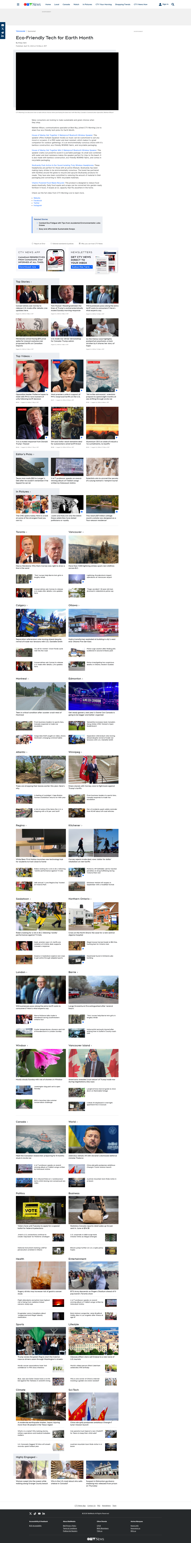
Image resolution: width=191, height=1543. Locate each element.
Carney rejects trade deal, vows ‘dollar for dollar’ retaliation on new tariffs (90, 860)
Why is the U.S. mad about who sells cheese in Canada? (66, 1482)
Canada (66, 4)
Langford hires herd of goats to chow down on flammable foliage (101, 1090)
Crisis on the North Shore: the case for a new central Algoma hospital (92, 934)
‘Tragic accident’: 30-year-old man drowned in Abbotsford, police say (100, 590)
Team (114, 1506)
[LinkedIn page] (43, 1513)
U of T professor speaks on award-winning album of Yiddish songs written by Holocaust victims (66, 480)
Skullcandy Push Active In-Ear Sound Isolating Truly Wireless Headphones (63, 165)
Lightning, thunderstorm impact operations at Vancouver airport (99, 576)
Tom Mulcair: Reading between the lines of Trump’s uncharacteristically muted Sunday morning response (67, 308)
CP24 (99, 1526)
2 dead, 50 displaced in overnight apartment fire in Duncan (100, 1104)
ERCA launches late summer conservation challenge (45, 1101)
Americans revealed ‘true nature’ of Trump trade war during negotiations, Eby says (92, 1081)
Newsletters (106, 1506)
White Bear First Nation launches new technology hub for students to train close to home (39, 860)
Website (37, 198)
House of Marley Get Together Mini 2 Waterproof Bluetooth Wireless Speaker (64, 150)
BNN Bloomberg (103, 1528)
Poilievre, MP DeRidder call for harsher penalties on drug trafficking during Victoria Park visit (102, 871)
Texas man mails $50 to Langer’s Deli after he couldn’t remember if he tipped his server (32, 480)
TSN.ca (99, 1531)
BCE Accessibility (35, 1526)
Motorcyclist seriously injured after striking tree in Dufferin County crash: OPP (101, 1031)
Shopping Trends (122, 4)
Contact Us (91, 1506)
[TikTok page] (35, 1513)
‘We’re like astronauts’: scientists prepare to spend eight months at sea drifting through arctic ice (101, 396)
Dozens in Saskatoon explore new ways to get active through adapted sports (49, 957)
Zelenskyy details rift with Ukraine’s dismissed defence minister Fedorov (93, 1157)
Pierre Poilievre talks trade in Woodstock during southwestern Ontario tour (46, 1017)
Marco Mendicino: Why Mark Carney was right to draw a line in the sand (40, 567)
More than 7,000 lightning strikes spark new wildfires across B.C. (91, 567)
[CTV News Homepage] (32, 4)
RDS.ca (133, 1531)
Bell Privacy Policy (69, 1526)
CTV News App (80, 1506)
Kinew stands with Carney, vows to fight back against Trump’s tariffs (92, 787)
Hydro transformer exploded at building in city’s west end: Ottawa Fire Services (92, 640)
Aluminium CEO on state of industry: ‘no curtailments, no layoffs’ (102, 443)
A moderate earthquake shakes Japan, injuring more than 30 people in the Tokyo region (39, 1423)
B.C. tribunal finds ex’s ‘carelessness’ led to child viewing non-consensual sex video (49, 1181)
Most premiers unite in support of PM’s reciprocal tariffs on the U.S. (65, 395)
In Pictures (87, 4)
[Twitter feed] (30, 1513)
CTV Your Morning (104, 4)
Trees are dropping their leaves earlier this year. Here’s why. (40, 787)
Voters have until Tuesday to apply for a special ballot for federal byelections (39, 1227)
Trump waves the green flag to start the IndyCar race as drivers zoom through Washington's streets (40, 1358)
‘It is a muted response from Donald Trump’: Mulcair (32, 443)
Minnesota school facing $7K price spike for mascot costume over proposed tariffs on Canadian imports (31, 342)
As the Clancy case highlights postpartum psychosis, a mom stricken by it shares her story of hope (100, 342)
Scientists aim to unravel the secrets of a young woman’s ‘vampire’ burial (102, 479)
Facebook (38, 200)
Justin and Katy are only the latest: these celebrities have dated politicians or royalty (66, 518)
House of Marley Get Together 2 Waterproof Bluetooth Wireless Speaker (62, 135)
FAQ (98, 1506)
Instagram (38, 205)
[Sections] (18, 4)
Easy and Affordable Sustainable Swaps (57, 229)
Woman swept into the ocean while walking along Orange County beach (32, 1482)
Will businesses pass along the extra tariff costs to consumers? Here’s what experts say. (102, 308)
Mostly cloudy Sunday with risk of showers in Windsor (39, 1080)
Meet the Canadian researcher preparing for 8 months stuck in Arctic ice (40, 1157)
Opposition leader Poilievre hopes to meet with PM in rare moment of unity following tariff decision (32, 396)
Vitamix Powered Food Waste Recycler (48, 183)
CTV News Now (140, 4)
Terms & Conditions (70, 1528)
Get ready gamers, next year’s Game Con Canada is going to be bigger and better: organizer (92, 714)
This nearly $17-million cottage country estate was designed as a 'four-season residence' (101, 518)
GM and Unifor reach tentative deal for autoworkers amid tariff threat (66, 443)
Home (48, 4)
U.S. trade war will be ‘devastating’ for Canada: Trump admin (66, 340)
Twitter (36, 203)
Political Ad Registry (70, 1531)
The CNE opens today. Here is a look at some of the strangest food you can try (32, 518)
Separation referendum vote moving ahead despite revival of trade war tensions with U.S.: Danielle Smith (39, 640)
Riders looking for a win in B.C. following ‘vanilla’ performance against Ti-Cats (36, 934)
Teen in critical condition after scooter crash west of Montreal (39, 714)
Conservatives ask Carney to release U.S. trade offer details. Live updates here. (31, 308)
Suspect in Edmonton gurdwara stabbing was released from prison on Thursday (101, 1483)
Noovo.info (134, 1526)
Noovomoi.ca (135, 1528)
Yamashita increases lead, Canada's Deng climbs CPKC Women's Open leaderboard (101, 724)
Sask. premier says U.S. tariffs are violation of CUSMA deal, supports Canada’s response (47, 944)
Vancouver (20, 31)
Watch (76, 4)
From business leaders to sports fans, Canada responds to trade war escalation (49, 724)
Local (56, 4)
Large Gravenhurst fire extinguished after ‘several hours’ (91, 1007)
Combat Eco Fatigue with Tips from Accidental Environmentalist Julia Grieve (69, 224)
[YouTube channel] (39, 1513)
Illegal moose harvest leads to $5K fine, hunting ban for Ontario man (102, 943)
